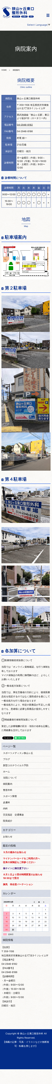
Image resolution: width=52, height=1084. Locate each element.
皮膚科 (6, 802)
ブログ (6, 759)
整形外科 (7, 789)
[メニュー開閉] (48, 15)
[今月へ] (39, 902)
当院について (10, 777)
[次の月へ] (45, 902)
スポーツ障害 (10, 796)
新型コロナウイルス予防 (15, 765)
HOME (4, 70)
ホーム (6, 771)
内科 (5, 808)
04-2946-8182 (25, 124)
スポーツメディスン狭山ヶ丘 (18, 753)
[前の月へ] (32, 902)
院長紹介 (7, 820)
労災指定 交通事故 (13, 814)
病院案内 (7, 783)
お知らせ (7, 836)
